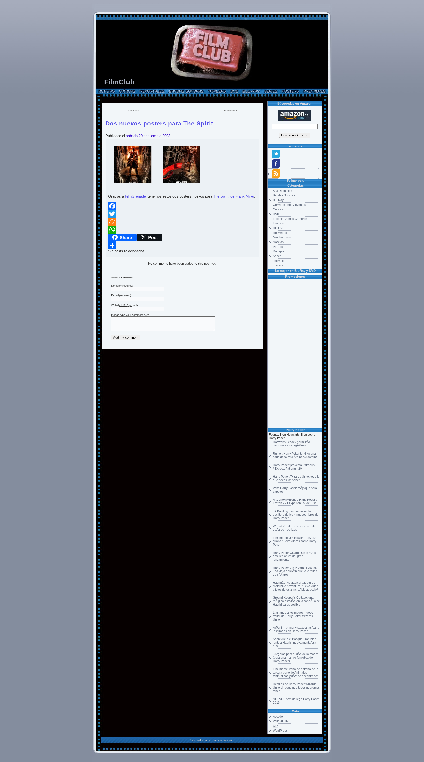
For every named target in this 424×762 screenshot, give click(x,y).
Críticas (278, 209)
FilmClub (119, 82)
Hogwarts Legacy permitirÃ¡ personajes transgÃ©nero (291, 443)
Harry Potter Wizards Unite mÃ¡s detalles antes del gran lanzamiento (294, 556)
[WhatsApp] (182, 230)
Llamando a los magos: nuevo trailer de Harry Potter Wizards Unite (293, 616)
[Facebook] (182, 206)
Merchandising (283, 237)
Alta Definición (282, 191)
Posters (278, 247)
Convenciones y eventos (289, 205)
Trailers (278, 265)
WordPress (280, 730)
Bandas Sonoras (284, 195)
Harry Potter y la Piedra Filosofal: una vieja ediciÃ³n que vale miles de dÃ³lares (295, 571)
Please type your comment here (130, 314)
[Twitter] (182, 214)
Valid (281, 721)
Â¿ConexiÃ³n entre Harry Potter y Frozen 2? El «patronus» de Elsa (295, 501)
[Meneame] (182, 222)
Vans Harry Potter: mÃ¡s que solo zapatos (295, 489)
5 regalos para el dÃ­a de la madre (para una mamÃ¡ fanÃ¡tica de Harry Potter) (295, 657)
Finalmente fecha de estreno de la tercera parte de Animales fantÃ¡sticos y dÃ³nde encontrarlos (295, 672)
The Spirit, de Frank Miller (233, 196)
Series (277, 256)
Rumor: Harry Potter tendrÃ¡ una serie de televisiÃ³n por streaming (295, 455)
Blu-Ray (278, 200)
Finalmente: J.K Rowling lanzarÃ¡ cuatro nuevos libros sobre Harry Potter (295, 541)
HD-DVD (279, 228)
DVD (276, 214)
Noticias (278, 242)
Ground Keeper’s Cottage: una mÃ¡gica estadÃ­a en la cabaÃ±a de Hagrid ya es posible (296, 601)
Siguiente (229, 110)
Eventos (278, 223)
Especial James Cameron (290, 219)
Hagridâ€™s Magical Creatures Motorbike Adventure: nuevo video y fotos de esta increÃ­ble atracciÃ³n (296, 586)
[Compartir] (182, 245)
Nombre (116, 285)
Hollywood (280, 233)
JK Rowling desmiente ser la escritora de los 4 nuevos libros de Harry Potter (295, 515)
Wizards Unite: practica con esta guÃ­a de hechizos (294, 528)
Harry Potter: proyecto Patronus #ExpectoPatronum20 (294, 466)
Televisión (279, 261)
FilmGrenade (135, 196)
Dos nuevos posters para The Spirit (159, 122)
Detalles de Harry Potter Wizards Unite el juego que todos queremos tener (296, 687)
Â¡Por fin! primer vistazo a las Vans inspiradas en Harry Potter (296, 629)
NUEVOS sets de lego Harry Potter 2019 (296, 700)
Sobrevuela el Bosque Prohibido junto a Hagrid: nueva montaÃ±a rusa (294, 642)
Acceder (278, 716)
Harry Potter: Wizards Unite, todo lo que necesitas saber (296, 478)
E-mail (115, 295)
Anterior (134, 110)
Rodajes (278, 251)
